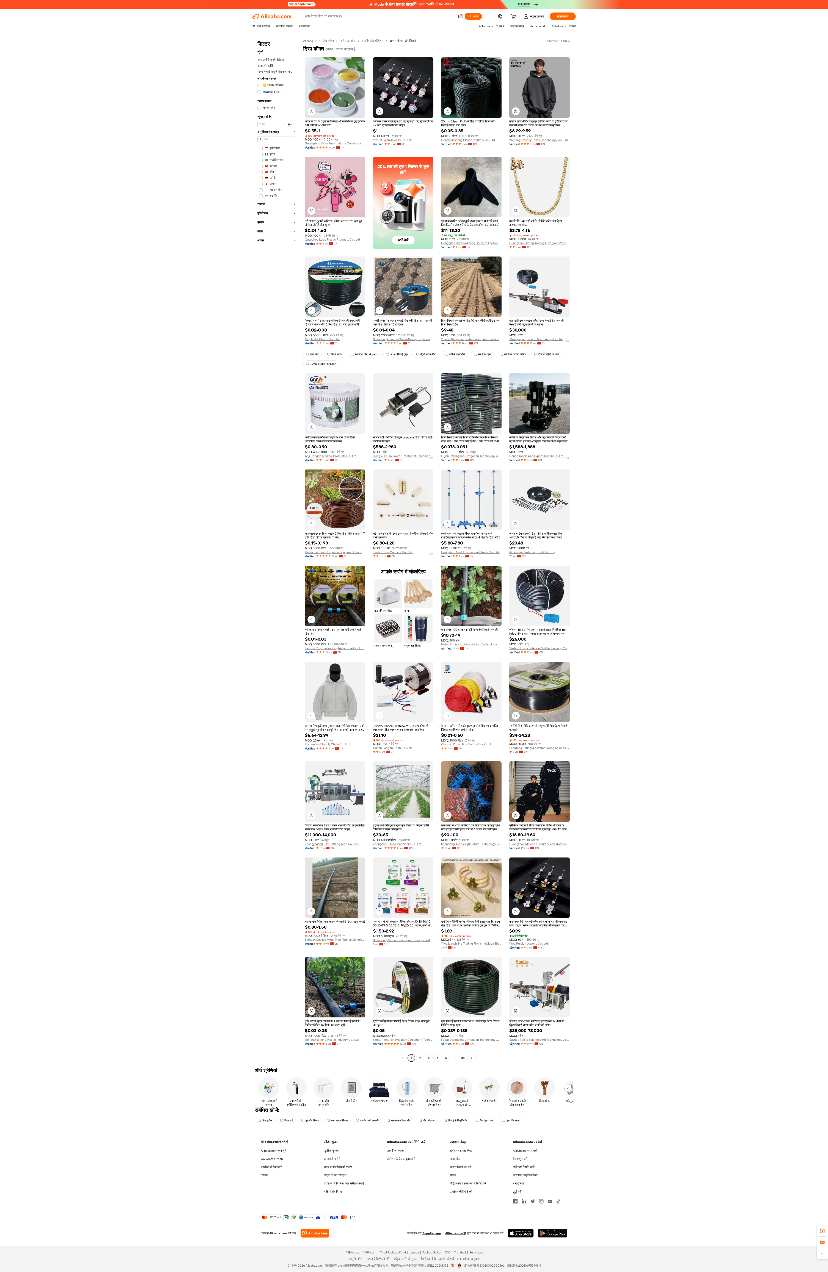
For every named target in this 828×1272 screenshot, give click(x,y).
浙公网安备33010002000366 (484, 1265)
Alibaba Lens (278, 1233)
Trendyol (460, 1252)
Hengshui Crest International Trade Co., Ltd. (470, 552)
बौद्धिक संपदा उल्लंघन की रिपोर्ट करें (468, 1183)
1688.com (369, 1252)
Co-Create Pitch (272, 1159)
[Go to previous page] (403, 1058)
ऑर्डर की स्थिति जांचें (524, 1167)
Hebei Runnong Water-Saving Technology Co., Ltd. (471, 644)
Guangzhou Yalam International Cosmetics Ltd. (335, 143)
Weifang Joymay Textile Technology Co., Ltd (538, 140)
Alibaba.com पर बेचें (525, 1150)
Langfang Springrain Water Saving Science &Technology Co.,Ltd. (539, 747)
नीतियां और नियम (333, 1191)
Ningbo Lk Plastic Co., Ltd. (322, 339)
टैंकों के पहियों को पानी (548, 354)
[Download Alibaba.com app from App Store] (521, 1233)
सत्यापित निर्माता (395, 1150)
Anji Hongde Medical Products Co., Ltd (330, 456)
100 (463, 1057)
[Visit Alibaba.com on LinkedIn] (524, 1201)
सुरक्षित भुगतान (331, 1150)
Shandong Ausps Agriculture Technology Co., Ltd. (471, 844)
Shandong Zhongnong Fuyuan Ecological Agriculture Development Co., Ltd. (403, 940)
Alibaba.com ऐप (455, 1233)
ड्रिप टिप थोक (512, 1120)
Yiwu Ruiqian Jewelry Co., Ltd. (392, 140)
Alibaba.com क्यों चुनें (273, 1150)
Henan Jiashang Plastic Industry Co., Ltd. (468, 140)
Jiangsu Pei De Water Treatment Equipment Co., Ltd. (403, 456)
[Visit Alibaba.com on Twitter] (532, 1201)
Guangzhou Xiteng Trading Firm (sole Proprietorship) (539, 243)
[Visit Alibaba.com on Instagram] (541, 1201)
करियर (264, 1175)
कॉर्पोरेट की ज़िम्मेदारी (271, 1167)
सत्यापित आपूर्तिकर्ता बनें (525, 1175)
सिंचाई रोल (267, 1120)
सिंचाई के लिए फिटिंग (457, 1120)
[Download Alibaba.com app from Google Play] (552, 1233)
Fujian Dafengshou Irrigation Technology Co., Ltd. (471, 456)
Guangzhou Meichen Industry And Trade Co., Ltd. (539, 844)
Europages (476, 1252)
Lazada (414, 1252)
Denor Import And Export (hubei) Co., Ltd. (536, 456)
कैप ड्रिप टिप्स (486, 1120)
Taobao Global (431, 1252)
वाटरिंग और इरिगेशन (372, 40)
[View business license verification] (453, 1265)
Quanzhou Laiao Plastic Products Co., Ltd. (333, 239)
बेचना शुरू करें (520, 1159)
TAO (447, 1252)
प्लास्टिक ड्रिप (484, 354)
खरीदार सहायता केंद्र (461, 1150)
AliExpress (352, 1252)
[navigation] (276, 550)
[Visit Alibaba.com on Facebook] (515, 1201)
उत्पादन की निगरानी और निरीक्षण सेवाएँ (344, 1183)
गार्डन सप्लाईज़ (348, 40)
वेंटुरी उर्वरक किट (428, 354)
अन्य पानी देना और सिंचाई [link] (403, 40)
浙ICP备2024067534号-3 (524, 1265)
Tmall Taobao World (393, 1252)
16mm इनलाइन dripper (323, 363)
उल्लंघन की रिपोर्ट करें (461, 1191)
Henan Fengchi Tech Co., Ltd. (392, 747)
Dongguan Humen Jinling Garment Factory (469, 243)
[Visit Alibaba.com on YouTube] (549, 1201)
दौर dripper (429, 1120)
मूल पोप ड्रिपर (312, 1120)
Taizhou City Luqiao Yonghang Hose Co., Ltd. (334, 648)
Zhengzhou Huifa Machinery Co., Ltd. (397, 844)
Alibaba (308, 40)
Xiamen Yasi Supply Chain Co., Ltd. (327, 744)
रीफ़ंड (453, 1175)
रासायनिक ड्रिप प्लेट (401, 1120)
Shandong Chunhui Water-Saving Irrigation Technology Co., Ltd (403, 339)
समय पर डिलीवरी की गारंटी (338, 1167)
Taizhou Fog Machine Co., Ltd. (393, 552)
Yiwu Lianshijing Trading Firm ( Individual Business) (471, 943)
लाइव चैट (455, 1159)
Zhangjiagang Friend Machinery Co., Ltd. (536, 339)
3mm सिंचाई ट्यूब (399, 354)
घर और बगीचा (326, 40)
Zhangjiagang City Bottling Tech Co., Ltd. (332, 844)
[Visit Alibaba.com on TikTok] (558, 1201)
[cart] (514, 17)
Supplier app (431, 1233)
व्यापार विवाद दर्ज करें (460, 1167)
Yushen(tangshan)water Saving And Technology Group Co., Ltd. (471, 339)
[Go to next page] (472, 1058)
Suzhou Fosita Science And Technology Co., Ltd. (539, 648)
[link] (822, 1231)
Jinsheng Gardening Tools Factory (532, 552)
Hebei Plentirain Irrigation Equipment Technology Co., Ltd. (335, 552)
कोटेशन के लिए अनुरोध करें (401, 1159)
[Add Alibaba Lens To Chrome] (315, 1233)
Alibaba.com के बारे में (274, 1141)
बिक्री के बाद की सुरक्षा (335, 1175)
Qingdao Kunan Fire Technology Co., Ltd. (468, 744)
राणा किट (314, 354)
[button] (460, 16)
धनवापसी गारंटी (332, 1159)
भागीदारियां (518, 1183)
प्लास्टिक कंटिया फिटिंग (515, 354)
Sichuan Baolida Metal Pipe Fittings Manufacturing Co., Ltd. (335, 939)
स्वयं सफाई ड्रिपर (339, 1120)
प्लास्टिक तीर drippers (366, 354)
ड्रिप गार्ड (288, 1120)
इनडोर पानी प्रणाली (369, 1120)
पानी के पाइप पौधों (457, 354)
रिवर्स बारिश (336, 354)
